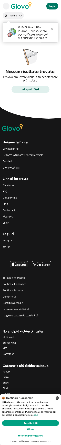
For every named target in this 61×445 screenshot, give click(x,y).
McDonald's (9, 337)
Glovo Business (11, 167)
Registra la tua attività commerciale (23, 155)
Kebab (6, 371)
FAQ (5, 191)
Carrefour (8, 353)
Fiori (5, 388)
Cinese (6, 393)
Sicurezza (8, 216)
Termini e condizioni (14, 277)
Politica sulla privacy (14, 284)
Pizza (6, 377)
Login (6, 222)
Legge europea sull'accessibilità (20, 315)
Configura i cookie (13, 302)
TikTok (6, 246)
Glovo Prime (10, 197)
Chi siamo (8, 185)
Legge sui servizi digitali (16, 309)
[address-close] (51, 29)
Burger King (9, 342)
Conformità (9, 296)
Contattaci (9, 210)
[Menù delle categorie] (6, 6)
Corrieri (7, 161)
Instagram (8, 240)
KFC (5, 348)
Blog (5, 203)
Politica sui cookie (13, 290)
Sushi (6, 382)
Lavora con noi (11, 148)
